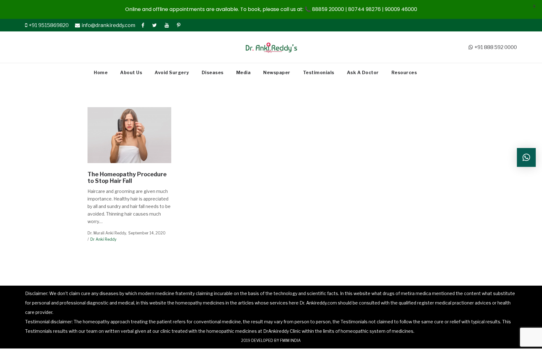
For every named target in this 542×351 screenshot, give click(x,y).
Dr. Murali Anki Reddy (107, 233)
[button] (526, 157)
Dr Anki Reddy (103, 239)
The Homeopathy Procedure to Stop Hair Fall (127, 177)
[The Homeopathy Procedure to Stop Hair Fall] (129, 135)
